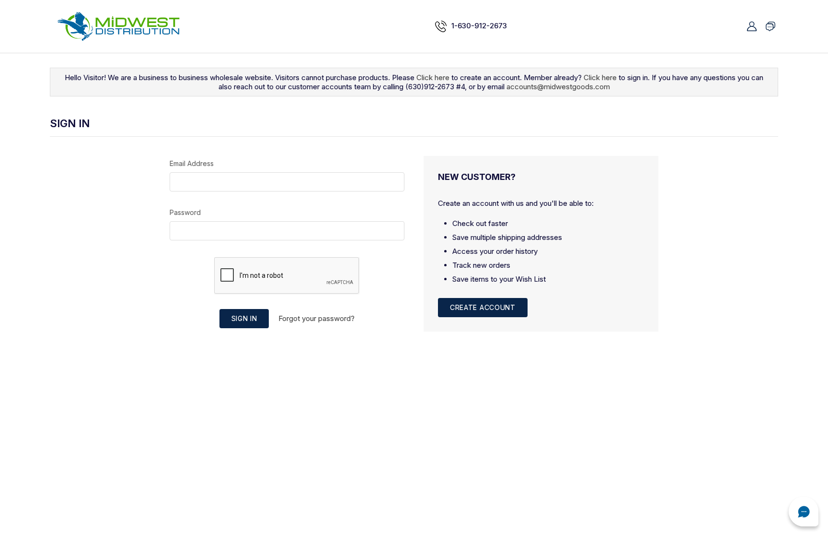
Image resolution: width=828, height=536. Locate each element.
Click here (432, 77)
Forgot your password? (316, 318)
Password (185, 212)
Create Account (483, 307)
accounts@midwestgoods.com (558, 86)
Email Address (192, 163)
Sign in (244, 318)
